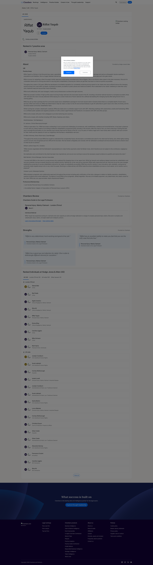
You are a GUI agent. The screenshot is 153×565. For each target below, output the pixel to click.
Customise (85, 72)
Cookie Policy (77, 68)
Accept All (68, 72)
